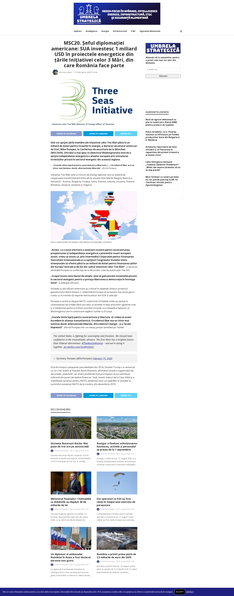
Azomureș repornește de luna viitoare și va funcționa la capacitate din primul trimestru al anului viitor (162, 150)
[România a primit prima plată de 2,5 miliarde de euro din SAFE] (117, 538)
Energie (105, 31)
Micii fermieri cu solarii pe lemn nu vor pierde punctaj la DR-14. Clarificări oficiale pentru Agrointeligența (162, 181)
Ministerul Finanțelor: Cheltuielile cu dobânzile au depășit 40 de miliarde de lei (71, 502)
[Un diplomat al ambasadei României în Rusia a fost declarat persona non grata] (71, 538)
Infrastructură (120, 31)
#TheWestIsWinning (92, 343)
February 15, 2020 (102, 358)
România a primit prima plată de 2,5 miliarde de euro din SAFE (116, 556)
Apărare (78, 31)
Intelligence (91, 31)
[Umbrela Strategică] (117, 14)
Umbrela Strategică (61, 450)
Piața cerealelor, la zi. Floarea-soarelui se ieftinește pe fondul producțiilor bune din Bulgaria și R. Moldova (163, 135)
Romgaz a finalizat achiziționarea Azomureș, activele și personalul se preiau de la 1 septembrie (117, 446)
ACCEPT (180, 592)
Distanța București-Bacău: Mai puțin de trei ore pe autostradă (70, 445)
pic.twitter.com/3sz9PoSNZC (79, 347)
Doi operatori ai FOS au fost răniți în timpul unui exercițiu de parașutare (116, 502)
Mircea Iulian (65, 72)
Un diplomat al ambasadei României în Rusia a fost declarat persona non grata (71, 557)
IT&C (133, 31)
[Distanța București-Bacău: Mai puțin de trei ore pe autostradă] (71, 427)
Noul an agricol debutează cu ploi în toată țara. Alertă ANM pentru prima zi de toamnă (161, 122)
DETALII (189, 592)
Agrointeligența (157, 112)
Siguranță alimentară (150, 31)
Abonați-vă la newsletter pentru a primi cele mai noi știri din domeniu (162, 60)
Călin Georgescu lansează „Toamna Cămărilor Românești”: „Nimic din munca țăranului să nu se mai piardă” (163, 166)
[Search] (181, 31)
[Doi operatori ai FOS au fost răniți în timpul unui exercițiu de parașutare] (117, 483)
